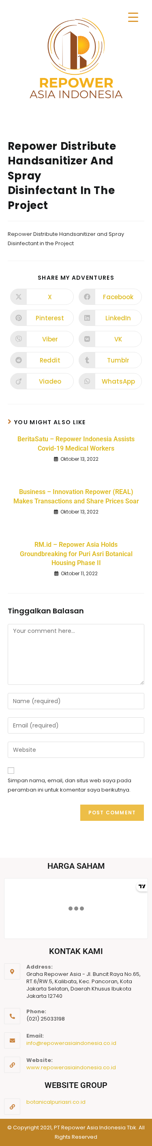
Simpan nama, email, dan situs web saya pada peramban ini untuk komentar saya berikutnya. (69, 785)
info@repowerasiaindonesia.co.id (71, 1043)
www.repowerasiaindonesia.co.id (71, 1067)
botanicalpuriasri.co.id (56, 1102)
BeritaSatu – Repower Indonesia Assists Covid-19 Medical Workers (76, 443)
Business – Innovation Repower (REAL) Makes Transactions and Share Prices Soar (76, 496)
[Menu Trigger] (133, 17)
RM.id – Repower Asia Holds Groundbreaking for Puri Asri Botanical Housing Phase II (76, 554)
